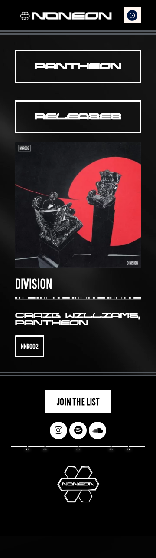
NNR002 (30, 346)
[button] (132, 15)
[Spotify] (78, 430)
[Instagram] (58, 430)
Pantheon (51, 323)
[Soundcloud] (97, 430)
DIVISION (33, 283)
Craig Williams (76, 315)
